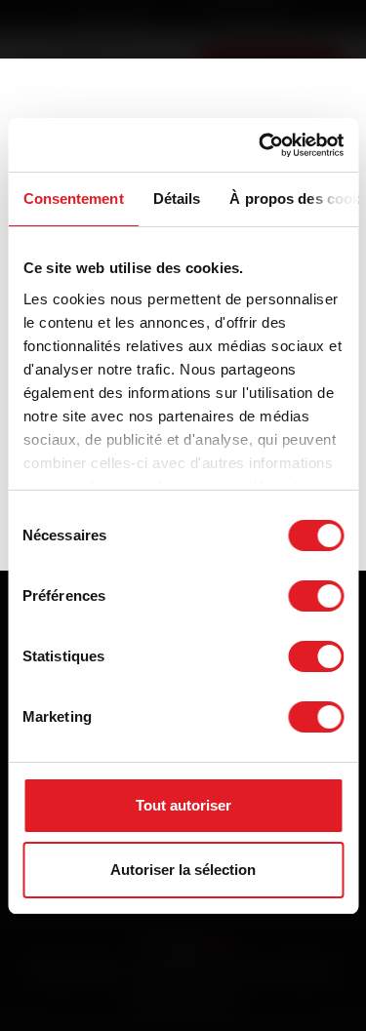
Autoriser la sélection (183, 869)
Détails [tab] (176, 198)
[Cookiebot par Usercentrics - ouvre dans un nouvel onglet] (261, 145)
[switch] (316, 596)
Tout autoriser (183, 805)
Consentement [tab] (72, 198)
